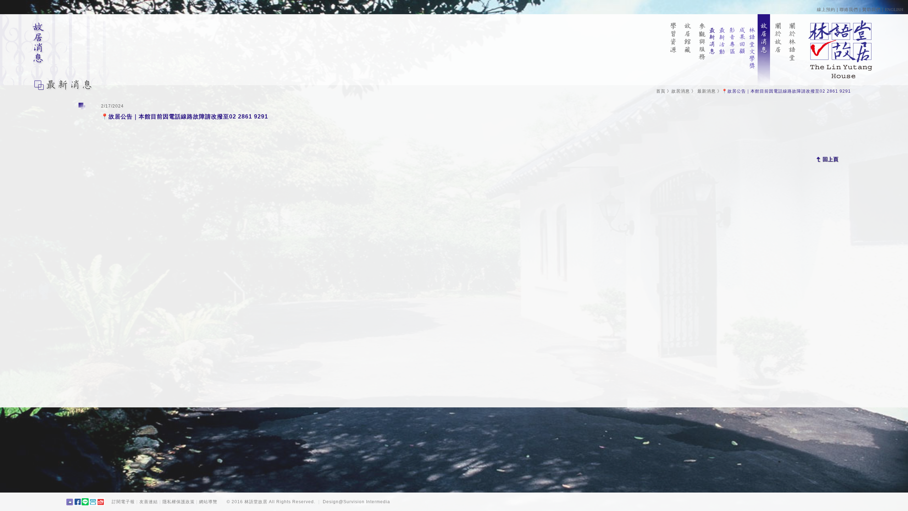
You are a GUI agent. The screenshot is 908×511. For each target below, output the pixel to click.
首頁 (660, 91)
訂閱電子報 (123, 501)
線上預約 (826, 9)
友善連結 (148, 501)
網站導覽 (208, 501)
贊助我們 (871, 9)
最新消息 (706, 91)
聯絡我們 (849, 9)
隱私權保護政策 (178, 501)
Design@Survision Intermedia (356, 501)
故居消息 (680, 91)
